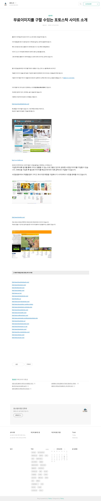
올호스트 (12, 3)
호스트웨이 (34, 462)
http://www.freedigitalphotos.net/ (20, 104)
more (47, 449)
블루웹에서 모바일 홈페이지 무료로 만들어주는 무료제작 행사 (64, 383)
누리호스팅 (34, 490)
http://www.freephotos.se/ (18, 321)
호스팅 (45, 471)
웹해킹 (37, 481)
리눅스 (41, 490)
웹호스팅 (41, 477)
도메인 (40, 474)
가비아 (45, 474)
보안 (33, 458)
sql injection (41, 452)
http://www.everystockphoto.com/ (20, 301)
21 (64, 458)
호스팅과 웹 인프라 (20, 408)
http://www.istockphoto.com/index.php (22, 307)
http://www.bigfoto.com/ (18, 290)
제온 (41, 471)
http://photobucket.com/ (18, 287)
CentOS (34, 477)
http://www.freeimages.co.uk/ (19, 326)
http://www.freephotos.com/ (19, 329)
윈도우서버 (43, 465)
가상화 (39, 487)
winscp (33, 452)
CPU (46, 455)
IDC (33, 481)
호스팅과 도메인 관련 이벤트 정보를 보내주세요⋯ (18, 435)
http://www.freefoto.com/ (18, 217)
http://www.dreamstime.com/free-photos (22, 304)
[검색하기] (81, 4)
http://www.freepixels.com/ (19, 285)
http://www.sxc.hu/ (17, 293)
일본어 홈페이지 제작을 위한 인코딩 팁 (20, 388)
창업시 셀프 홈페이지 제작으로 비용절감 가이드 (22, 383)
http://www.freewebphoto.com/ (20, 310)
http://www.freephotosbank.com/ (20, 282)
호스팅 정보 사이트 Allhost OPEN (18, 437)
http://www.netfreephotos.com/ (20, 315)
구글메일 (34, 474)
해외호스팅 (34, 455)
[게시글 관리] (22, 364)
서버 (42, 484)
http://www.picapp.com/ (18, 337)
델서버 (41, 455)
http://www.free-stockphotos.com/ (20, 332)
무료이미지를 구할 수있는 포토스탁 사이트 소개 (50, 20)
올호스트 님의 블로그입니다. (21, 411)
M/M (46, 477)
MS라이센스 (39, 458)
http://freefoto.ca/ (16, 299)
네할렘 (41, 462)
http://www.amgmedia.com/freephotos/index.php (25, 318)
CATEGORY (88, 4)
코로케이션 (41, 468)
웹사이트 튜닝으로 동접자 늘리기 (19, 386)
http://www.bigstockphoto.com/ (20, 296)
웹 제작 (50, 15)
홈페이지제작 (35, 465)
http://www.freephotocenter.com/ (20, 323)
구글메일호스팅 (35, 484)
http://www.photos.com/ (18, 335)
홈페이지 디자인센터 (68, 78)
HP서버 (33, 487)
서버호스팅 (34, 471)
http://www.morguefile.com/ (19, 312)
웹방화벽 (34, 468)
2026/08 (59, 449)
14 (64, 456)
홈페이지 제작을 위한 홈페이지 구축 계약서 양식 (62, 386)
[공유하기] (19, 364)
